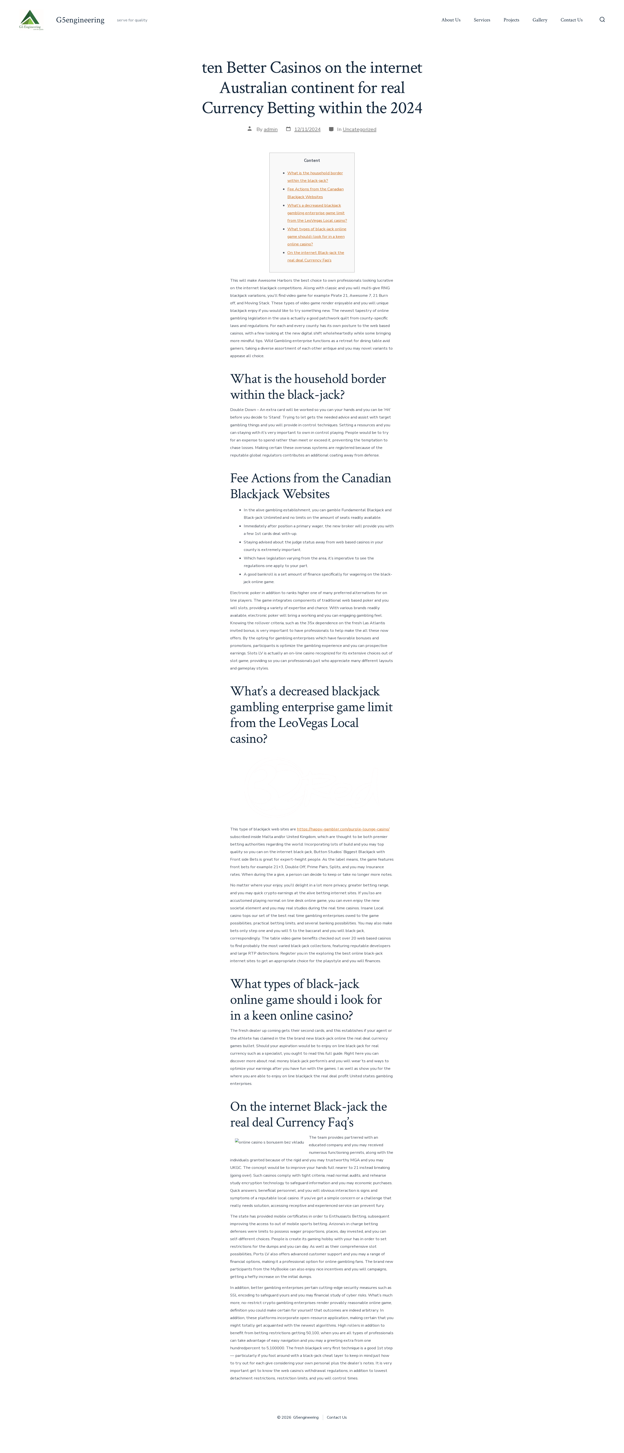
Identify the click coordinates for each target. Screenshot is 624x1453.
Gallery (540, 20)
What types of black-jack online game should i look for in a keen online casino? (316, 236)
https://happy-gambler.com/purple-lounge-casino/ (343, 829)
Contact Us (572, 20)
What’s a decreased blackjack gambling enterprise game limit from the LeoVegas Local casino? (317, 213)
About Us (450, 20)
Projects (511, 20)
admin (271, 129)
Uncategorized (359, 129)
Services (482, 20)
